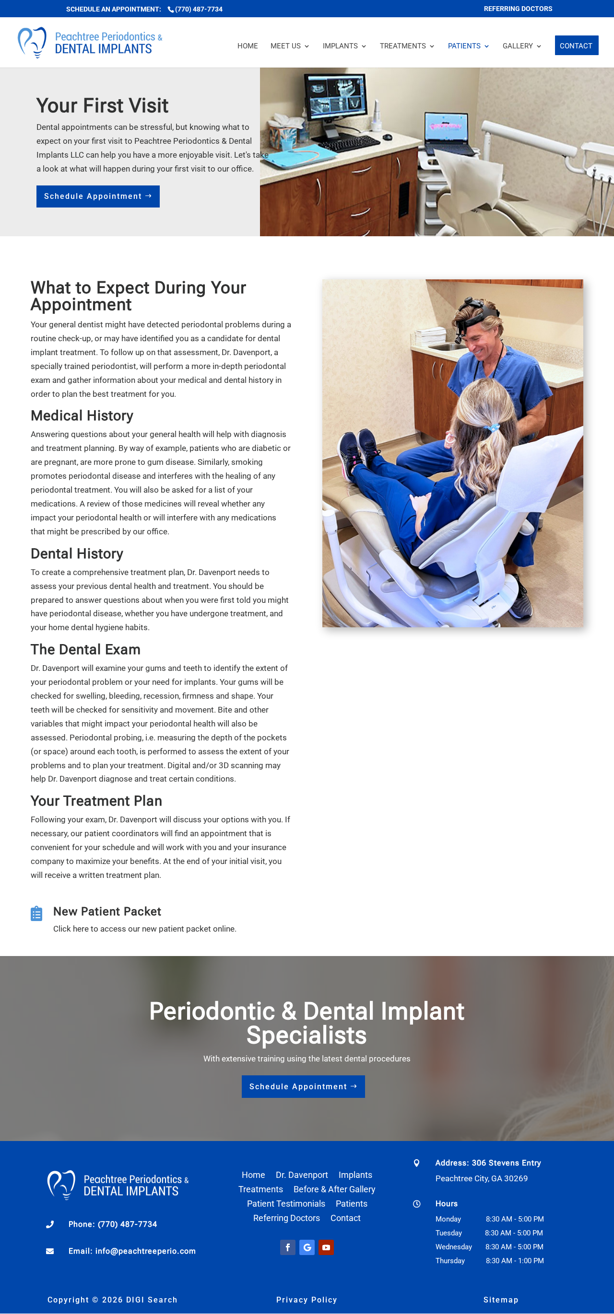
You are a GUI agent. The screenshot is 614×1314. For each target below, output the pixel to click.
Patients (464, 46)
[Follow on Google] (307, 1247)
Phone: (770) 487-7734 (113, 1224)
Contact (576, 46)
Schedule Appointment (93, 196)
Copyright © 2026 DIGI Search (112, 1299)
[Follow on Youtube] (326, 1247)
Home (247, 46)
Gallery (518, 46)
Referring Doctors (286, 1219)
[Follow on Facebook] (287, 1247)
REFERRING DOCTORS (518, 8)
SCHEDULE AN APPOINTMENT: (114, 9)
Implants (340, 46)
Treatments (403, 46)
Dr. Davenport (302, 1176)
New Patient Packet (107, 911)
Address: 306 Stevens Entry (488, 1162)
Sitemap (501, 1299)
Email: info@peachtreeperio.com (132, 1251)
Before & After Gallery (335, 1190)
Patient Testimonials (286, 1204)
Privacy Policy (307, 1299)
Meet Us (286, 46)
